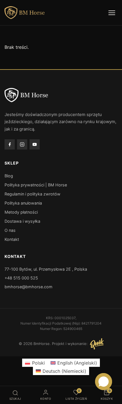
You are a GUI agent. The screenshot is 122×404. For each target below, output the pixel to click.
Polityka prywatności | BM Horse (36, 184)
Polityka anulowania (23, 203)
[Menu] (111, 12)
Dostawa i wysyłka (22, 221)
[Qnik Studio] (97, 344)
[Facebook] (10, 144)
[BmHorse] (25, 12)
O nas (10, 230)
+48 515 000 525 (21, 277)
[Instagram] (22, 144)
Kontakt (12, 239)
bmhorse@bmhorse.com (28, 286)
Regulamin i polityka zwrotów (32, 194)
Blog (9, 175)
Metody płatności (21, 212)
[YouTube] (35, 144)
